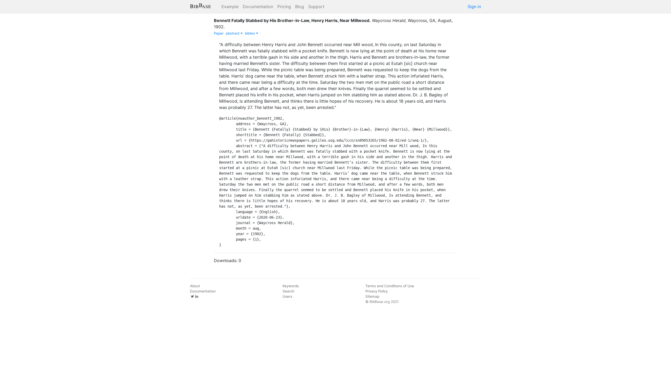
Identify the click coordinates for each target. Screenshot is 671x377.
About (195, 286)
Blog (299, 6)
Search (288, 291)
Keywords (291, 286)
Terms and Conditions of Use (389, 286)
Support (316, 6)
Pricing (284, 6)
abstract (233, 33)
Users (287, 296)
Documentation (258, 6)
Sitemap (372, 296)
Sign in (474, 6)
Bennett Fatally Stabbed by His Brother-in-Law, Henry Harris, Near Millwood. (292, 20)
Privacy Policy (376, 291)
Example (230, 6)
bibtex (250, 33)
